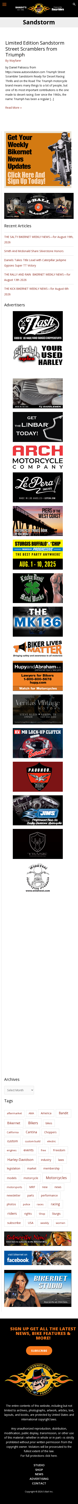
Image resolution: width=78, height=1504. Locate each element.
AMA (31, 1113)
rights (28, 1213)
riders (12, 1213)
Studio (39, 1465)
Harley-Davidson (20, 1159)
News (39, 1474)
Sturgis (56, 1213)
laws (61, 1160)
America (46, 1113)
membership (51, 1168)
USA (30, 1223)
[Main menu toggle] (4, 4)
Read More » (13, 107)
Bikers (33, 1122)
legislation (13, 1168)
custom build (32, 1141)
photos (11, 1204)
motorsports (14, 1187)
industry (46, 1160)
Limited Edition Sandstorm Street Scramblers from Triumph (34, 49)
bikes (49, 1123)
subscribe (14, 1223)
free (43, 1150)
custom (12, 1141)
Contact (39, 1483)
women (60, 1223)
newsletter (13, 1195)
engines (12, 1150)
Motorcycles (56, 1177)
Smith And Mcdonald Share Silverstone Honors (34, 251)
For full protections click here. (39, 1456)
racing (55, 1204)
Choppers (50, 1132)
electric (51, 1141)
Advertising (39, 1479)
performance (49, 1195)
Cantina (31, 1132)
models (12, 1178)
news (58, 1187)
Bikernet (13, 1123)
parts (30, 1195)
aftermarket (14, 1113)
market (31, 1168)
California (13, 1132)
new (45, 1187)
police (26, 1204)
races (40, 1204)
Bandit (63, 1113)
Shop (42, 1213)
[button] (74, 4)
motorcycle (31, 1178)
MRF (32, 1187)
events (29, 1150)
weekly (44, 1223)
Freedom (59, 1150)
